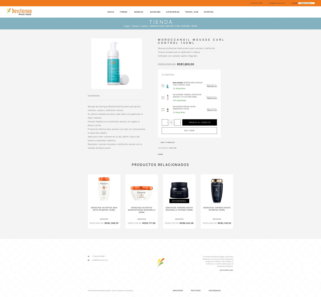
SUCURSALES (215, 290)
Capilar (144, 26)
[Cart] (314, 11)
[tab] (94, 97)
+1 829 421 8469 (256, 3)
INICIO (110, 12)
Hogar (127, 26)
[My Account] (302, 12)
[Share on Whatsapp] (169, 154)
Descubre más (226, 270)
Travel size (191, 12)
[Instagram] (12, 3)
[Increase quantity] (177, 122)
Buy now (189, 130)
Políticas (196, 290)
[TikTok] (26, 3)
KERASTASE (104, 219)
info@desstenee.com (277, 3)
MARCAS (138, 12)
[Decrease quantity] (165, 122)
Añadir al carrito (200, 122)
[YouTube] (21, 3)
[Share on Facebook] (165, 154)
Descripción (94, 96)
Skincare (155, 12)
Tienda (135, 26)
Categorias (173, 12)
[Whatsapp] (17, 3)
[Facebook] (7, 3)
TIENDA (123, 12)
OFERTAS (209, 12)
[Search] (297, 12)
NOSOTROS (178, 290)
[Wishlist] (308, 12)
